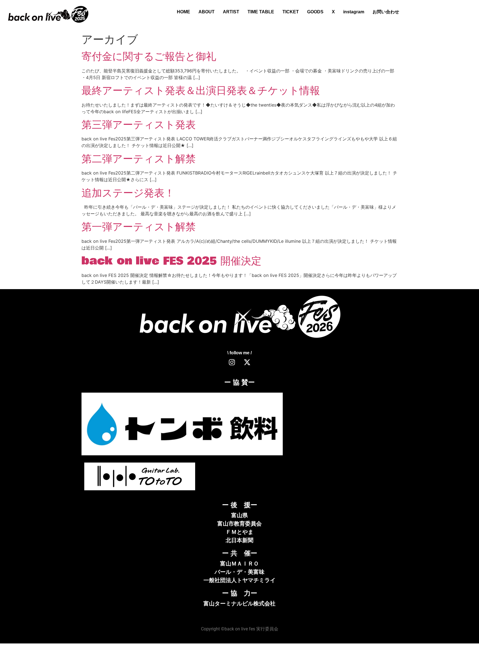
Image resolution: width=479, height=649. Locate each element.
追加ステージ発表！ (128, 193)
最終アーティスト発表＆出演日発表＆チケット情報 (200, 91)
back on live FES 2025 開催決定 (171, 261)
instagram (353, 11)
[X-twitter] (247, 362)
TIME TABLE (261, 11)
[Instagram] (232, 362)
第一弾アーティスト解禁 (138, 227)
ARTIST (231, 11)
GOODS (315, 11)
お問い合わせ (386, 11)
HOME (183, 11)
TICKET (290, 11)
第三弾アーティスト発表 (138, 125)
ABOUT (206, 11)
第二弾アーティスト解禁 (138, 159)
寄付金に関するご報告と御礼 (148, 57)
